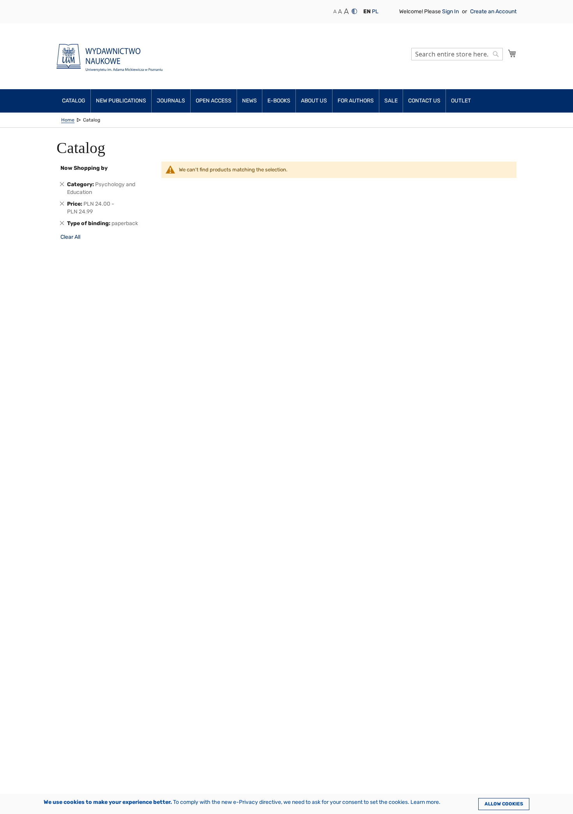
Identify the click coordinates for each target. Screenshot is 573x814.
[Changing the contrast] (354, 11)
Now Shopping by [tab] (84, 168)
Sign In (451, 11)
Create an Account (493, 11)
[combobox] (457, 54)
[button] (367, 12)
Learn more (424, 802)
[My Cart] (512, 53)
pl (375, 11)
